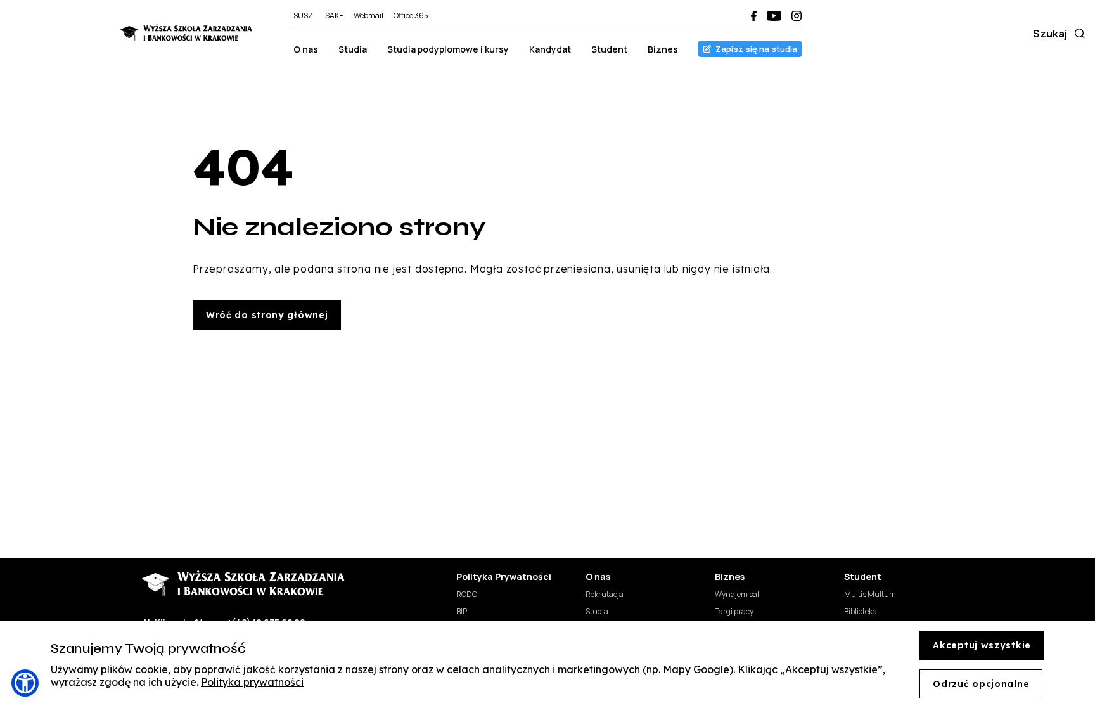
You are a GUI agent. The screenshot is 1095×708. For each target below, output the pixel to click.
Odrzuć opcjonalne (981, 684)
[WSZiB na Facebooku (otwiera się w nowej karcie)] (754, 16)
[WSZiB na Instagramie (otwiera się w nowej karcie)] (796, 16)
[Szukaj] (1077, 34)
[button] (25, 683)
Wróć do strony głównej (267, 315)
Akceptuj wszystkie (982, 645)
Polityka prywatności (252, 682)
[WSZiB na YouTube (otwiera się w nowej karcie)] (774, 16)
